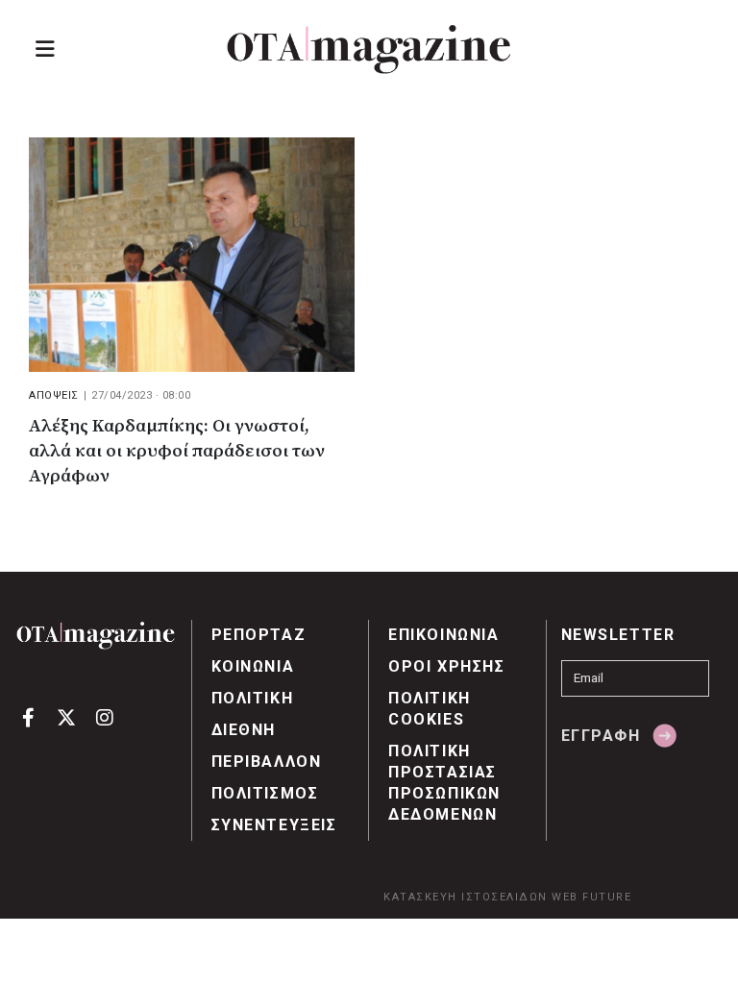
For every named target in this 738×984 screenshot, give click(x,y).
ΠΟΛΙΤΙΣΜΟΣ (265, 793)
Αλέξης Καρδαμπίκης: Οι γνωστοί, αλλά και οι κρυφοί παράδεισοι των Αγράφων (177, 451)
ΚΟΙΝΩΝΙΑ (253, 666)
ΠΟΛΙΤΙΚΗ (252, 698)
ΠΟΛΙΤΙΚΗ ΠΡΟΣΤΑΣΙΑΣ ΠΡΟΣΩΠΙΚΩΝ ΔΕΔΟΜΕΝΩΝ (444, 783)
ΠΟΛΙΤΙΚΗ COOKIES (429, 708)
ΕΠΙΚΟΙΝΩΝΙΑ (444, 635)
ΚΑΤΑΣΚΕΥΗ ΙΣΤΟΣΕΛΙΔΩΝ (465, 897)
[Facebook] (28, 716)
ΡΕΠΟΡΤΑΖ (259, 635)
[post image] (192, 254)
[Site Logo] (369, 49)
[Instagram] (104, 716)
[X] (67, 716)
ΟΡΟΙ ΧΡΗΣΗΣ (446, 666)
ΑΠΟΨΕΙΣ (54, 395)
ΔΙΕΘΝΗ (244, 730)
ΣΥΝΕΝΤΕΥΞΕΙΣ (274, 825)
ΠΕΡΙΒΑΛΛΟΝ (266, 761)
